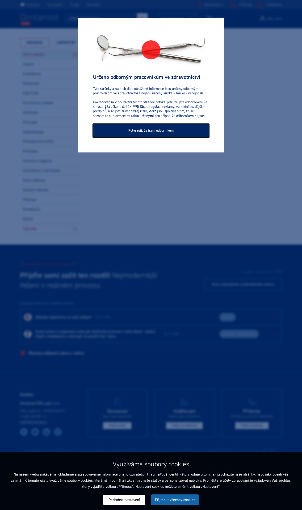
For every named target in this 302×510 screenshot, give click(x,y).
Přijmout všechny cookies (175, 499)
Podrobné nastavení (124, 499)
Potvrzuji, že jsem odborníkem (151, 130)
